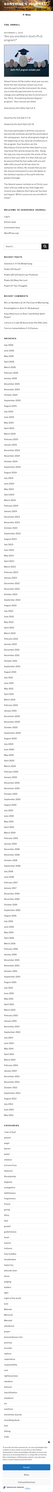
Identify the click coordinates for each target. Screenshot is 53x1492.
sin (5, 1403)
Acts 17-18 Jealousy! (29, 308)
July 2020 (8, 744)
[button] (49, 1442)
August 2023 (10, 539)
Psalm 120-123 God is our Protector (21, 275)
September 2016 (12, 910)
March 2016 (9, 943)
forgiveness (10, 1198)
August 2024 (10, 472)
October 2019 (10, 794)
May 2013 (8, 1115)
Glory (6, 1215)
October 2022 (10, 594)
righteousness (11, 1376)
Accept (26, 1467)
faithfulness (10, 1193)
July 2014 (8, 1037)
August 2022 (10, 605)
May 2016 (8, 932)
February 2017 (11, 882)
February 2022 (11, 639)
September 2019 (12, 799)
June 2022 (9, 616)
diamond (8, 1171)
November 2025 (12, 389)
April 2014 (9, 1054)
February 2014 (11, 1065)
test (6, 1426)
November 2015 (12, 965)
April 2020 (9, 760)
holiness (8, 1248)
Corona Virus (10, 1165)
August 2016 (10, 916)
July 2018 (8, 871)
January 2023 (10, 578)
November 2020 (12, 722)
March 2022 (10, 633)
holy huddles (10, 1254)
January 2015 (10, 1021)
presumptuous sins (13, 1337)
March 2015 (9, 1010)
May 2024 (9, 489)
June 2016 (9, 927)
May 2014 (8, 1048)
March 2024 (10, 500)
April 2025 (9, 428)
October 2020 (11, 727)
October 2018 (10, 860)
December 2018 (12, 849)
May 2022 (9, 622)
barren (7, 1148)
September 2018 (12, 866)
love (6, 1304)
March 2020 (10, 766)
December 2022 (12, 583)
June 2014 (9, 1043)
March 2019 (9, 832)
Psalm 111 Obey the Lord (15, 280)
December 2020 (12, 716)
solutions (8, 1409)
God (6, 1221)
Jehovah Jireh (10, 1270)
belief (7, 1154)
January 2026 (10, 378)
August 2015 (10, 982)
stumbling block (11, 1420)
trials (6, 1437)
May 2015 (8, 999)
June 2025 (9, 417)
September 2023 (12, 533)
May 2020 (9, 755)
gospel (7, 1226)
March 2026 (10, 367)
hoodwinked (10, 1259)
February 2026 (11, 373)
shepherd (8, 1398)
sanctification (10, 1392)
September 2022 (12, 600)
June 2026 (9, 350)
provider (8, 1348)
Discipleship (10, 1176)
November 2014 (12, 1026)
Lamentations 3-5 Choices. (25, 328)
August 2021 (10, 672)
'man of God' (10, 1132)
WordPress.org (11, 233)
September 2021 (12, 666)
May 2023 (9, 555)
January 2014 (10, 1071)
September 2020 (12, 733)
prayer (7, 1331)
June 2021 (9, 683)
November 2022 (12, 589)
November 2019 (12, 788)
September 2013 (12, 1093)
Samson (8, 1387)
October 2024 (11, 461)
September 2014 (12, 1032)
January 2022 (10, 644)
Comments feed (12, 227)
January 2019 (10, 844)
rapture (7, 1353)
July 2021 (8, 677)
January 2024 (10, 511)
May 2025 (9, 423)
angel (6, 1143)
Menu (28, 15)
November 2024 (12, 456)
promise (8, 1342)
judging (7, 1282)
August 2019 (10, 805)
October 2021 (10, 661)
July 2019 (8, 810)
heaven (7, 1243)
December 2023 (12, 517)
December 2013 (12, 1076)
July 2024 (8, 478)
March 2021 (9, 699)
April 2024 (9, 494)
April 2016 (9, 938)
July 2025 (8, 411)
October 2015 (10, 971)
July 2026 (8, 345)
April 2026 (9, 362)
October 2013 (10, 1087)
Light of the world (12, 1298)
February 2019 (11, 838)
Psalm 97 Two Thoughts (15, 286)
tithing (7, 1431)
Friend (7, 1204)
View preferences (26, 1482)
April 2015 (9, 1004)
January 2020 (10, 777)
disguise (8, 1182)
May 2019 (8, 821)
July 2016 (8, 921)
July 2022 (8, 611)
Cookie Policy (25, 1488)
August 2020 (10, 738)
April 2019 (9, 827)
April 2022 (9, 627)
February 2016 (11, 949)
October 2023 (11, 528)
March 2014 (9, 1060)
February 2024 (11, 506)
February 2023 (11, 572)
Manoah (8, 1309)
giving (7, 1209)
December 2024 (12, 450)
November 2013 (12, 1082)
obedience (9, 1326)
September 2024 (12, 467)
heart (6, 1237)
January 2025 (10, 445)
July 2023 (8, 544)
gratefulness (10, 1232)
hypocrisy (8, 1265)
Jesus (7, 1276)
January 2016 (10, 954)
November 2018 (12, 855)
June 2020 (9, 749)
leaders (7, 1287)
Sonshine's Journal (25, 4)
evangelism (9, 1187)
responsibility (10, 1365)
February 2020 (11, 772)
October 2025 (11, 395)
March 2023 (10, 567)
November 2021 (11, 655)
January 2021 (10, 711)
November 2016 (12, 899)
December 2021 (11, 650)
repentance (9, 1359)
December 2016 (12, 893)
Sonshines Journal (13, 1414)
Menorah (8, 1315)
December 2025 (12, 384)
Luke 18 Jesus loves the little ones (31, 323)
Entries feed (10, 222)
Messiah (8, 1320)
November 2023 (12, 522)
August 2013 (10, 1098)
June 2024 (9, 483)
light (6, 1293)
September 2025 (12, 400)
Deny (26, 1475)
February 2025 (11, 439)
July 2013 (8, 1104)
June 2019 (9, 816)
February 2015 (11, 1015)
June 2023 (9, 550)
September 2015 (12, 977)
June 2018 (9, 877)
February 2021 (11, 705)
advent (7, 1137)
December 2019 (12, 783)
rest (6, 1370)
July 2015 (8, 988)
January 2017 (10, 888)
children (8, 1160)
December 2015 (12, 960)
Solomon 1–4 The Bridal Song (18, 263)
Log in (7, 216)
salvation (8, 1381)
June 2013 (9, 1109)
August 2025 (10, 406)
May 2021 (8, 688)
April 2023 (9, 561)
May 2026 (9, 356)
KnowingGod (10, 308)
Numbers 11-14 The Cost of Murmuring (30, 302)
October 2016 (10, 904)
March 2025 (10, 434)
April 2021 (9, 694)
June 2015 (9, 993)
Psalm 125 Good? (12, 269)
